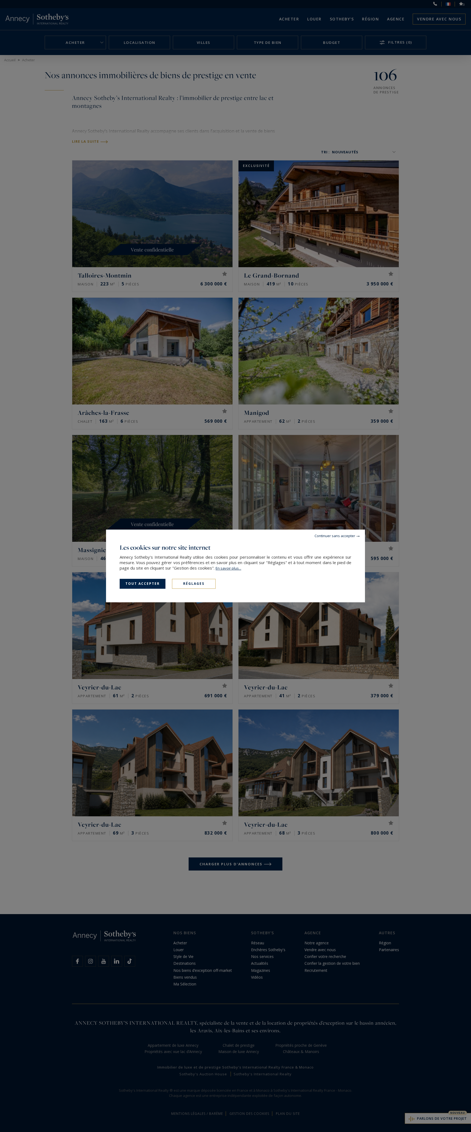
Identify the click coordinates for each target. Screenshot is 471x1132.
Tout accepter (142, 583)
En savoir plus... (228, 568)
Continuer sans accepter (335, 535)
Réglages (193, 583)
